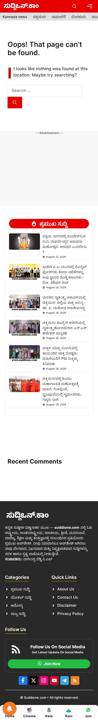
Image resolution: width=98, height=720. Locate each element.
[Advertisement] (49, 150)
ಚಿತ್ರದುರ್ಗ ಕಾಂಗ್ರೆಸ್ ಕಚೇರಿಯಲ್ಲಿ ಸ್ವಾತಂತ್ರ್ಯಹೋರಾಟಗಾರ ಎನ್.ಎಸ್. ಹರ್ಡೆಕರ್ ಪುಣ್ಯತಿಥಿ (65, 327)
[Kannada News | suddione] (21, 6)
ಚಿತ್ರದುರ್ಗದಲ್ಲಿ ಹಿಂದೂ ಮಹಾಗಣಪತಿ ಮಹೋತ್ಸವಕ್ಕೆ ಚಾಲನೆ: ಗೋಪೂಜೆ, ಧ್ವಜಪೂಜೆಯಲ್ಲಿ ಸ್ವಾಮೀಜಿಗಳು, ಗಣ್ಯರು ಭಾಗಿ (62, 389)
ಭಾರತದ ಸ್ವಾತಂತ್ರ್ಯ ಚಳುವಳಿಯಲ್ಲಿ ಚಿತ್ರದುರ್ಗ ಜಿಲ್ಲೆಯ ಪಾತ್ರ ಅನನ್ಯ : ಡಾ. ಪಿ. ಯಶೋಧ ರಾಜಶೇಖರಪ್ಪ (64, 302)
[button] (74, 6)
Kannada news (15, 17)
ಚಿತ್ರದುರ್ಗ (39, 17)
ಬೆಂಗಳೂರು (78, 17)
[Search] (15, 102)
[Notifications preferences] (10, 709)
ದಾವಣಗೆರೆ (59, 17)
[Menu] (89, 6)
